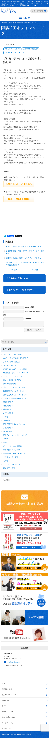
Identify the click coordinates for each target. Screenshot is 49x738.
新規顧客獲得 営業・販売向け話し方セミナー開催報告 (25, 252)
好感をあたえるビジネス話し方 (15, 395)
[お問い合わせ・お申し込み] (18, 186)
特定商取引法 (6, 728)
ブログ (9, 22)
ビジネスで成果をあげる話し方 (15, 398)
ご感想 (5, 417)
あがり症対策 (9, 413)
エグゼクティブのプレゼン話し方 (15, 358)
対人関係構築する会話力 (12, 380)
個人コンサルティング (9, 695)
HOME (4, 22)
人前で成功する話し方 (30, 49)
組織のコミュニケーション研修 (15, 369)
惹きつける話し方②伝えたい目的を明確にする (24, 246)
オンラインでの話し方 (11, 464)
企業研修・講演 (7, 689)
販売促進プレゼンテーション (14, 391)
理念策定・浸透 (9, 468)
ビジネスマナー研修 (11, 457)
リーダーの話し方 (10, 365)
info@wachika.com (13, 662)
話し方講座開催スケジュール (14, 424)
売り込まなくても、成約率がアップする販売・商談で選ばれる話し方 (25, 264)
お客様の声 (5, 700)
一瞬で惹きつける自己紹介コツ (15, 453)
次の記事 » (36, 270)
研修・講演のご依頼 (8, 717)
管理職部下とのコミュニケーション (16, 373)
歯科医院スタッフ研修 (11, 450)
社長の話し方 (8, 406)
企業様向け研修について (18, 278)
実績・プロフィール (8, 711)
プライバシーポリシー (9, 723)
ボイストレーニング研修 (12, 446)
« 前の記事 (13, 270)
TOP (3, 683)
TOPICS (6, 439)
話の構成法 (7, 431)
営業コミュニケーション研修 (14, 387)
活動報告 (6, 420)
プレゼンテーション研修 (12, 49)
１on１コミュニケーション (13, 376)
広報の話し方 (8, 428)
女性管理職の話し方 (10, 384)
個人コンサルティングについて (21, 290)
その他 (5, 461)
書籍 (5, 442)
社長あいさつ (8, 409)
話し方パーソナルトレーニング (15, 52)
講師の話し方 (8, 402)
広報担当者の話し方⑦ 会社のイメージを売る (23, 258)
